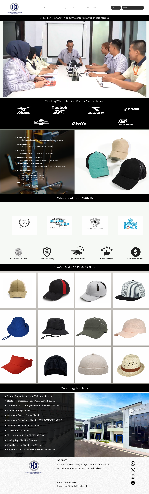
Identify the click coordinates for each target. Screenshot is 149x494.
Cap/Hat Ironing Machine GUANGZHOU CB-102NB (31, 449)
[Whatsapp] (133, 463)
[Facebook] (133, 483)
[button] (143, 95)
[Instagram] (133, 476)
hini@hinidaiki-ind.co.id (75, 486)
